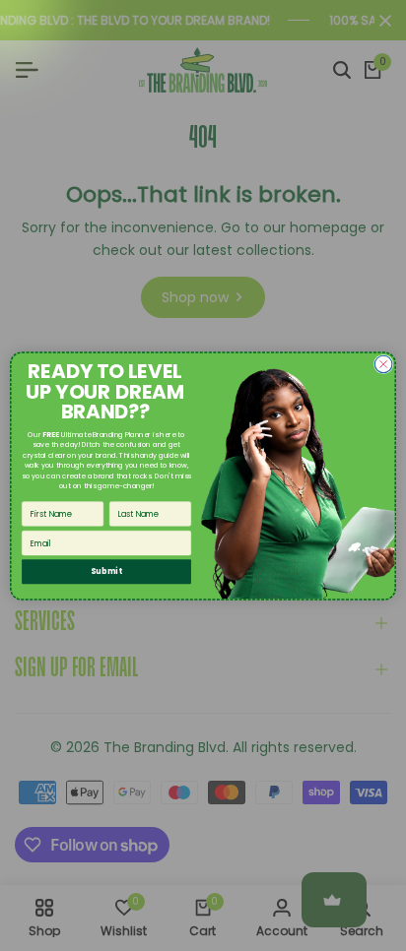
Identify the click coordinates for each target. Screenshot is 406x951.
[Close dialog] (383, 364)
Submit (106, 571)
